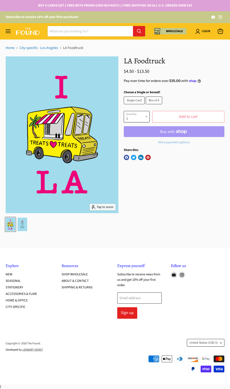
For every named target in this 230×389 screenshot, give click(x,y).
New (9, 274)
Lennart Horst (32, 350)
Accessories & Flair (21, 294)
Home (10, 48)
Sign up (127, 313)
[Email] (213, 17)
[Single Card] (135, 105)
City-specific (16, 307)
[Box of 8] (154, 105)
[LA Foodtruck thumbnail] (10, 224)
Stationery (14, 287)
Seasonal (13, 280)
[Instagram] (220, 17)
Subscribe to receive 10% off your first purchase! (42, 17)
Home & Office (17, 300)
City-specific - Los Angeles (39, 48)
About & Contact (75, 280)
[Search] (139, 31)
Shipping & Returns (77, 287)
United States (203, 342)
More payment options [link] (174, 142)
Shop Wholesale (75, 274)
